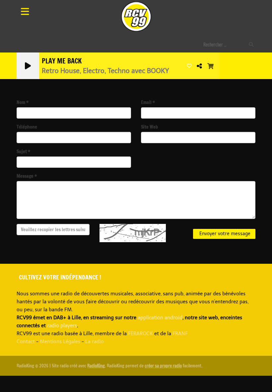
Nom (23, 102)
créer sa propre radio (163, 366)
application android (160, 318)
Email (148, 102)
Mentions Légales (60, 341)
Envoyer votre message (224, 234)
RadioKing (96, 366)
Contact (26, 341)
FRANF (180, 334)
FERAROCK (140, 334)
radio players (62, 326)
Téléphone (27, 127)
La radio (94, 341)
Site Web (149, 127)
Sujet (23, 151)
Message (27, 176)
